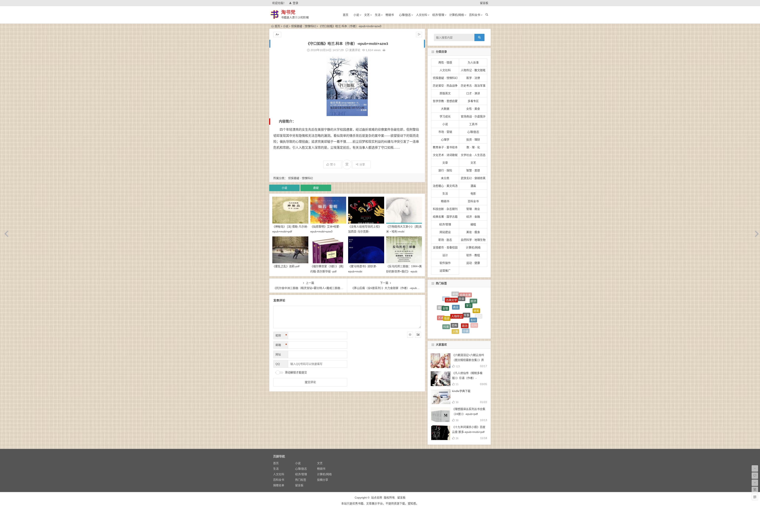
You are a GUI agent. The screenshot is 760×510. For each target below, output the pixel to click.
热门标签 (300, 479)
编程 (473, 224)
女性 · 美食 (473, 108)
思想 (475, 321)
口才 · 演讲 (473, 93)
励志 (442, 317)
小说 (356, 14)
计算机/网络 (456, 14)
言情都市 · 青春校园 (445, 247)
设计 (445, 255)
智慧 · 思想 (473, 170)
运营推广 (445, 270)
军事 (466, 294)
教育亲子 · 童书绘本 (445, 147)
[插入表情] (410, 335)
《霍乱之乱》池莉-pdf (285, 266)
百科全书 (474, 14)
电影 (473, 193)
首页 (345, 14)
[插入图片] (418, 335)
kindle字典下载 (461, 391)
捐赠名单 (278, 485)
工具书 (473, 124)
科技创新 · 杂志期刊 (445, 209)
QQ (278, 364)
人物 (455, 306)
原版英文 (445, 93)
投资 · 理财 (473, 139)
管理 (459, 316)
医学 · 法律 (473, 77)
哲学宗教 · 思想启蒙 (445, 101)
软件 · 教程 (473, 255)
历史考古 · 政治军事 (473, 85)
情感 (446, 298)
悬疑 (316, 187)
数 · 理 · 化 (473, 147)
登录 (295, 3)
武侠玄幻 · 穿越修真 (473, 178)
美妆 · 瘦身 (473, 232)
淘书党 (288, 12)
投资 (449, 316)
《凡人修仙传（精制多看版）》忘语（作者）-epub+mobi (467, 377)
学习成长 (445, 116)
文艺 (367, 14)
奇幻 (478, 312)
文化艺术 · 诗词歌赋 (445, 155)
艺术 (441, 307)
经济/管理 (438, 14)
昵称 (281, 335)
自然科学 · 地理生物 (473, 239)
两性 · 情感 (445, 62)
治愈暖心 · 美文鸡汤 (445, 185)
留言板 (484, 3)
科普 (446, 306)
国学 (469, 318)
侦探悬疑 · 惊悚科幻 (303, 26)
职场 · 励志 (445, 239)
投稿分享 (322, 479)
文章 (445, 162)
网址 (278, 354)
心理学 (445, 139)
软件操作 (445, 262)
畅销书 (390, 14)
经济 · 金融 (473, 216)
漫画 (473, 185)
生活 (377, 14)
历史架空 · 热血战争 (445, 85)
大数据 (445, 108)
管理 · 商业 (473, 209)
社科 (474, 309)
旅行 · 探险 (445, 170)
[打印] (384, 50)
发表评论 (354, 50)
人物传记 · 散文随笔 (473, 70)
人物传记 (456, 293)
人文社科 (421, 14)
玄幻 (473, 300)
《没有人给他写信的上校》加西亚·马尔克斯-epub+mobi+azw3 (364, 231)
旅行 (448, 326)
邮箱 (281, 345)
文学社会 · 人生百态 (473, 155)
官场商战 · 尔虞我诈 (473, 116)
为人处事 (473, 62)
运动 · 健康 (473, 262)
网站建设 (445, 232)
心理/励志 (405, 14)
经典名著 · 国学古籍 (445, 216)
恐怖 (454, 297)
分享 (362, 164)
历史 (466, 327)
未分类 (445, 178)
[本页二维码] (755, 497)
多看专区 (473, 101)
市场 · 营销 (445, 131)
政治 (464, 298)
